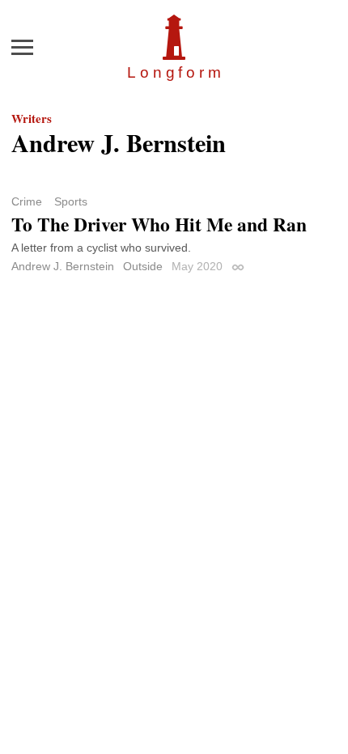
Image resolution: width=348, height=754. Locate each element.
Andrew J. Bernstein (62, 266)
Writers (31, 118)
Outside (143, 266)
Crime (26, 201)
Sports (70, 201)
